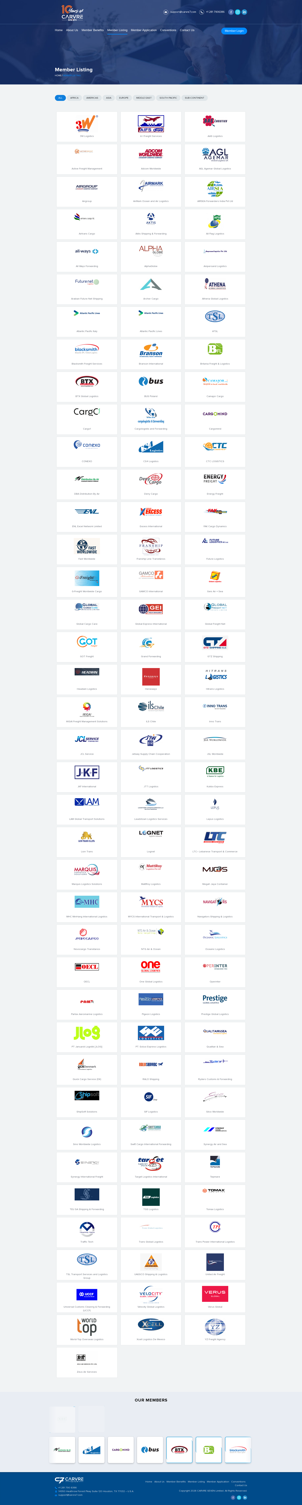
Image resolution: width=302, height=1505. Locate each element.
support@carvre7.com (183, 12)
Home (59, 30)
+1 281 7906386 (215, 12)
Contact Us (187, 30)
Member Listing (117, 30)
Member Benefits (93, 30)
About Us (72, 30)
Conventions (168, 30)
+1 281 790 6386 (67, 1487)
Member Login (234, 31)
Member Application (144, 30)
